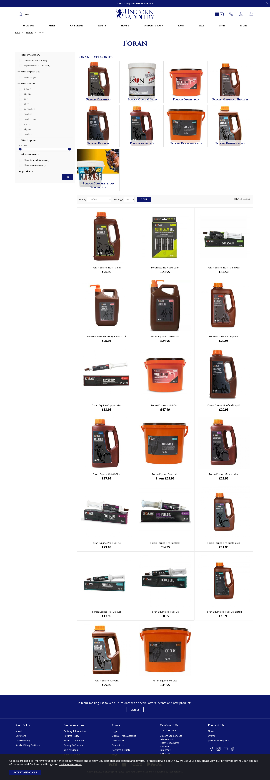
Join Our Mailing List (218, 740)
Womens (28, 25)
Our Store (20, 735)
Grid (239, 199)
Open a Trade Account (124, 735)
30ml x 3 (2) (30, 119)
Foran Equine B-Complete (223, 336)
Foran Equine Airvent (107, 680)
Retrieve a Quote (121, 749)
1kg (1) (27, 94)
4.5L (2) (27, 124)
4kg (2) (27, 129)
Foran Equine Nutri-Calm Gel (224, 267)
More (243, 25)
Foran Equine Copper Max (106, 405)
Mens (52, 25)
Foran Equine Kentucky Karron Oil (106, 336)
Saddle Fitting (22, 740)
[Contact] (231, 14)
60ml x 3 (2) (30, 77)
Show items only (37, 160)
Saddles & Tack (153, 25)
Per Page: (119, 199)
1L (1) (26, 99)
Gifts (222, 25)
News (211, 731)
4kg (178, 478)
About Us (20, 731)
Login (115, 731)
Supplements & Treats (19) (37, 65)
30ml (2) (28, 114)
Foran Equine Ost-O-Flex (106, 474)
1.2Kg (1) (28, 89)
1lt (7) (26, 104)
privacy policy (229, 760)
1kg (151, 478)
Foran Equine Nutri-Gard (165, 405)
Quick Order (118, 740)
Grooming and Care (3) (35, 60)
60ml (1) (28, 134)
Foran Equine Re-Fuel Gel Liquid (224, 611)
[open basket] (251, 14)
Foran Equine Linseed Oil (165, 336)
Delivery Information (75, 731)
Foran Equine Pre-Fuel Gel (106, 542)
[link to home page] (135, 14)
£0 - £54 (23, 145)
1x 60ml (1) (29, 109)
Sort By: (83, 199)
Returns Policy (71, 735)
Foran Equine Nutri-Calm (106, 267)
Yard (181, 25)
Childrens (76, 25)
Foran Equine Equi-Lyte (165, 474)
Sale (201, 25)
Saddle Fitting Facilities (27, 745)
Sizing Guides (71, 749)
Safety (102, 25)
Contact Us (118, 745)
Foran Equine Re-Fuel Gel (106, 611)
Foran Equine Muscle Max (223, 474)
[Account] (241, 14)
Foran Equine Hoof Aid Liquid (223, 405)
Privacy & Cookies (73, 745)
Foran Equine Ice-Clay (165, 680)
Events (211, 735)
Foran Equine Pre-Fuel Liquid (223, 542)
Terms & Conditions (74, 740)
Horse (125, 25)
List (248, 199)
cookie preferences (70, 764)
